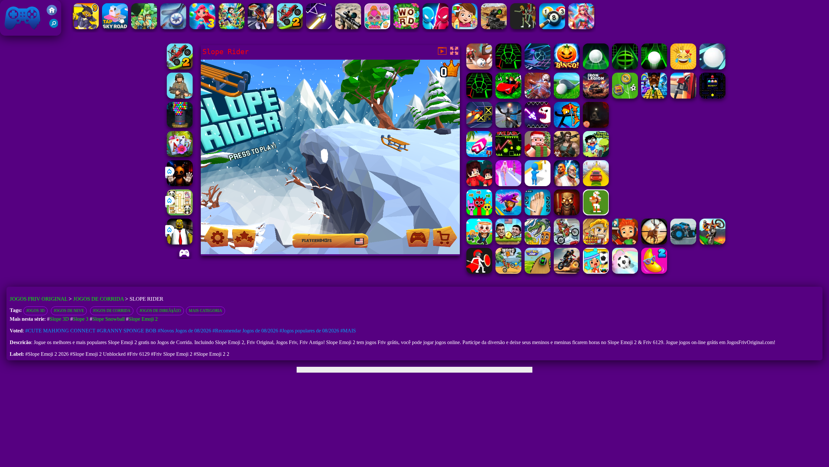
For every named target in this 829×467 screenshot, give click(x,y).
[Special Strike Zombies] (567, 155)
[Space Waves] (319, 27)
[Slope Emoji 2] (683, 67)
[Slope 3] (538, 67)
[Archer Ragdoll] (567, 126)
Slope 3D (59, 319)
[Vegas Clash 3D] (261, 27)
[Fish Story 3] (202, 27)
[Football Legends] (508, 242)
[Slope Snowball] (479, 67)
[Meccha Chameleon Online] (538, 97)
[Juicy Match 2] (654, 272)
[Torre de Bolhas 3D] (180, 126)
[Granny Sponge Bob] (180, 242)
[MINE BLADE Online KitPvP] (231, 27)
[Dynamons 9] (86, 27)
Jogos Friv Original (38, 299)
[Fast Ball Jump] (538, 272)
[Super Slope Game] (712, 67)
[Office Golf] (567, 97)
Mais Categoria (205, 310)
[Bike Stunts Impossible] (712, 242)
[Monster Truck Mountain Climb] (683, 242)
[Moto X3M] (508, 272)
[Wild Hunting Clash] (654, 242)
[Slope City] (654, 67)
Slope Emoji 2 (143, 319)
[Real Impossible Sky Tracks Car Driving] (596, 184)
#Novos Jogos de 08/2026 (184, 330)
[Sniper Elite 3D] (348, 27)
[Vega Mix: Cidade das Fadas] (581, 27)
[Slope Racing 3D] (508, 67)
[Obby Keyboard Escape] (654, 97)
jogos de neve (69, 310)
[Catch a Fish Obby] (508, 213)
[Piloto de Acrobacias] (567, 272)
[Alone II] (596, 126)
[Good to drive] (523, 27)
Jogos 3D (35, 310)
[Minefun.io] (144, 27)
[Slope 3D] (625, 67)
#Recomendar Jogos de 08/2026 (245, 330)
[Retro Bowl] (596, 213)
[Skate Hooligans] (625, 242)
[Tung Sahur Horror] (567, 213)
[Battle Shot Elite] (180, 97)
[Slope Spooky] (567, 67)
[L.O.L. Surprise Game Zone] (377, 27)
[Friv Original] (52, 13)
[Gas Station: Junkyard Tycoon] (683, 97)
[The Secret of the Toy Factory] (180, 184)
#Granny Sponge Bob (126, 330)
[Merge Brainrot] (538, 242)
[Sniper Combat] (494, 27)
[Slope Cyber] (479, 97)
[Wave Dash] (508, 155)
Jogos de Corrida (98, 299)
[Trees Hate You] (596, 155)
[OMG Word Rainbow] (406, 27)
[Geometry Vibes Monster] (538, 126)
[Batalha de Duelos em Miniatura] (436, 27)
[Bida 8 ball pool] (552, 27)
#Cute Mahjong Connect (60, 330)
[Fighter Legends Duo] (567, 184)
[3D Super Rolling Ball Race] (625, 272)
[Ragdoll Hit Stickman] (479, 272)
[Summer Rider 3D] (479, 155)
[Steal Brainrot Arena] (479, 242)
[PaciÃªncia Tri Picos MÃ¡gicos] (180, 155)
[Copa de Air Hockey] (173, 27)
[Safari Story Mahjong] (508, 126)
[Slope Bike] (596, 67)
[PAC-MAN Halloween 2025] (712, 97)
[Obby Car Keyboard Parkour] (508, 97)
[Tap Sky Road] (115, 27)
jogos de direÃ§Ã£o (160, 310)
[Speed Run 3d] (479, 126)
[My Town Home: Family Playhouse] (465, 27)
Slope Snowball (108, 319)
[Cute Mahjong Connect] (180, 213)
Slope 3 (80, 319)
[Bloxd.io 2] (479, 184)
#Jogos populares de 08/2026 (309, 330)
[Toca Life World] (596, 272)
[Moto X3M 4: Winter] (567, 242)
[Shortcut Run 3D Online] (538, 184)
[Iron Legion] (596, 97)
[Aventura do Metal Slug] (596, 242)
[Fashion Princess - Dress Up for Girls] (508, 184)
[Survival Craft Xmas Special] (538, 155)
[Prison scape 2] (538, 213)
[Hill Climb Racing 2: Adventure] (290, 27)
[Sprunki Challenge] (479, 213)
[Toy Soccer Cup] (625, 97)
